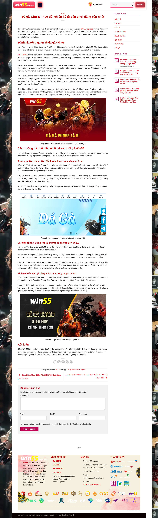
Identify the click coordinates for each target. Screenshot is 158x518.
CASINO (118, 23)
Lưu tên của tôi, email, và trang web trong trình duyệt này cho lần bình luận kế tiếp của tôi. (57, 424)
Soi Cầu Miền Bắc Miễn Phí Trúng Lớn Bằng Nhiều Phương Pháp (129, 100)
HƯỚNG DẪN (120, 32)
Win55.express (87, 29)
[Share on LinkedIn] (71, 362)
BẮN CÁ (118, 19)
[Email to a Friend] (63, 362)
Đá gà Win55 (23, 55)
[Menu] (40, 5)
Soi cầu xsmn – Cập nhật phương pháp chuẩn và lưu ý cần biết (129, 91)
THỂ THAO (119, 44)
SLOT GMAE (120, 36)
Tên (22, 414)
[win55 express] (24, 5)
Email (52, 414)
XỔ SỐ (117, 48)
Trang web (83, 414)
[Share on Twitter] (59, 362)
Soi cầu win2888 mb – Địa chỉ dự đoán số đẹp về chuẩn (130, 82)
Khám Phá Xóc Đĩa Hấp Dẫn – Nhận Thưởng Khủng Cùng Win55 (129, 61)
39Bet (79, 448)
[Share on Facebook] (55, 362)
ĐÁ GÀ (63, 13)
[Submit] (132, 5)
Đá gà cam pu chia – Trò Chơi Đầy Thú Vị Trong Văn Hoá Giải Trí (129, 73)
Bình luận (24, 395)
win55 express (81, 369)
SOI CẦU (118, 40)
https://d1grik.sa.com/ (91, 484)
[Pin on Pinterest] (67, 362)
